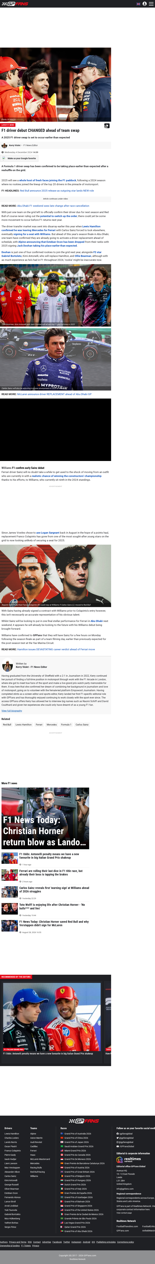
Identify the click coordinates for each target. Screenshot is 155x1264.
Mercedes (52, 724)
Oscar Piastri (11, 1146)
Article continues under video (55, 199)
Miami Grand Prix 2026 (75, 1150)
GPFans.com (123, 1230)
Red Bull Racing (37, 1172)
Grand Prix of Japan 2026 (76, 1142)
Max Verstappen (12, 1167)
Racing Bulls (36, 1167)
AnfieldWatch (148, 1230)
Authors (4, 1242)
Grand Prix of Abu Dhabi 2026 (78, 1231)
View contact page (124, 1213)
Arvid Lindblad (11, 1206)
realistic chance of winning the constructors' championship (67, 476)
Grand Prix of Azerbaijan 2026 (78, 1197)
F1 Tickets (26, 1245)
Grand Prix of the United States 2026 (81, 1210)
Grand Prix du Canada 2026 (77, 1155)
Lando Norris (11, 1142)
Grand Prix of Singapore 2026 (78, 1206)
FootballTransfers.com (127, 1226)
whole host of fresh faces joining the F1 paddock (47, 180)
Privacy (35, 1245)
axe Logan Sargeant (47, 532)
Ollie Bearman (83, 255)
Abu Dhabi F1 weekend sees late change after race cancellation (53, 205)
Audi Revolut (36, 1142)
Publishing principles (106, 1242)
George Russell (11, 1184)
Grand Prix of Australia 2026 (77, 1133)
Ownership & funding (10, 1245)
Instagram (76, 1242)
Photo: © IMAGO (9, 119)
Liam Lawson (11, 1163)
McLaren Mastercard (40, 1159)
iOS (93, 1242)
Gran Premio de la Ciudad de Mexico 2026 (83, 1214)
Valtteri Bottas (11, 1223)
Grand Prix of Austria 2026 (76, 1167)
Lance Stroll (10, 1201)
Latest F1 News (8, 125)
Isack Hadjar (10, 1159)
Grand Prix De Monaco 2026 (77, 1159)
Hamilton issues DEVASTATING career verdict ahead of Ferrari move (56, 649)
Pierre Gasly (10, 1155)
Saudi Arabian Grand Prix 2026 (78, 1146)
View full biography (12, 710)
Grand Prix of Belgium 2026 (77, 1176)
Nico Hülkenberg (12, 1218)
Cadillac (34, 1146)
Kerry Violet (15, 145)
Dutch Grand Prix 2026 (75, 1184)
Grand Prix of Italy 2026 (75, 1189)
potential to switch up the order (58, 216)
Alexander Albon (12, 1172)
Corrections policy (125, 1242)
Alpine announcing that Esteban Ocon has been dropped (51, 241)
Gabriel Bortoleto (12, 1214)
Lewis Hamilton (23, 724)
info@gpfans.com (125, 1189)
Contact (37, 1242)
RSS (30, 1242)
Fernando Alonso (13, 1197)
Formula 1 (66, 724)
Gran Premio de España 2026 (78, 1193)
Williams (7, 468)
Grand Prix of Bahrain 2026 (77, 1201)
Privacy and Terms (17, 1242)
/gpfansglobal (125, 1133)
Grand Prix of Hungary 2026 (77, 1180)
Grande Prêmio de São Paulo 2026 (80, 1218)
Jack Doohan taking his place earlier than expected (47, 245)
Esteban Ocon (11, 1193)
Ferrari (39, 724)
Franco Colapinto (13, 1150)
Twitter (66, 1242)
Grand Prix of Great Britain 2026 (79, 1172)
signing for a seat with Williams (31, 234)
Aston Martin (36, 1138)
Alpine (33, 1133)
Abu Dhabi (97, 621)
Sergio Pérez (10, 1227)
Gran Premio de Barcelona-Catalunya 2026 (84, 1163)
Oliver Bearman (12, 1189)
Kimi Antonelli (11, 1180)
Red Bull (7, 724)
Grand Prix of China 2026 (76, 1138)
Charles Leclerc (12, 1138)
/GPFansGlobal (126, 1146)
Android (86, 1242)
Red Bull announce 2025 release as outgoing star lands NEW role (57, 190)
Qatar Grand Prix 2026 (75, 1227)
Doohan (6, 252)
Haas (32, 1155)
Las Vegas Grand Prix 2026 (77, 1223)
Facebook (57, 1242)
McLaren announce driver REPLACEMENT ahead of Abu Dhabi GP (54, 394)
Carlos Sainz (82, 724)
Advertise (46, 1242)
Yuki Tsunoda (11, 1210)
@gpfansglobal (126, 1138)
